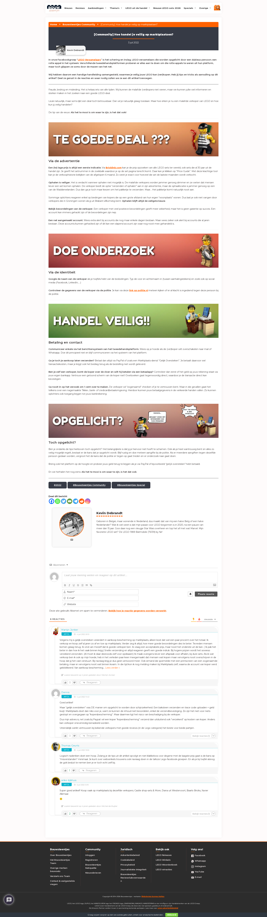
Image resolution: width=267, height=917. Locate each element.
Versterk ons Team (60, 876)
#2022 (57, 485)
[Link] (91, 585)
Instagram (200, 866)
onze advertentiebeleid (168, 908)
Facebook (200, 855)
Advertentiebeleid (130, 855)
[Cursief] (69, 585)
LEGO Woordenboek (166, 864)
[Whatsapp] (57, 501)
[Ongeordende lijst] (82, 585)
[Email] (69, 501)
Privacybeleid (128, 864)
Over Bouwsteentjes (61, 855)
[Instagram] (87, 501)
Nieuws (68, 8)
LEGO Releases (164, 855)
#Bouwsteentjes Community (89, 485)
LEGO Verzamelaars (89, 59)
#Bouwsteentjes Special (131, 485)
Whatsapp (200, 861)
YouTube (199, 871)
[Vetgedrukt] (65, 585)
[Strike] (78, 585)
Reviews (80, 8)
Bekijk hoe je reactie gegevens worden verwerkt (137, 610)
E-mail (198, 877)
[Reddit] (81, 501)
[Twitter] (63, 501)
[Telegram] (75, 501)
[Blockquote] (87, 585)
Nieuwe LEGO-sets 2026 (167, 8)
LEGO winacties (164, 869)
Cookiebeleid (127, 860)
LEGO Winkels (163, 860)
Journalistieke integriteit (133, 869)
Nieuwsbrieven (93, 872)
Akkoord (171, 915)
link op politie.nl (138, 290)
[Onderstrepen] (74, 585)
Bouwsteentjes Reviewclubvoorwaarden (133, 877)
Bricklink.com (114, 167)
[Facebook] (51, 501)
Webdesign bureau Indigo (152, 896)
